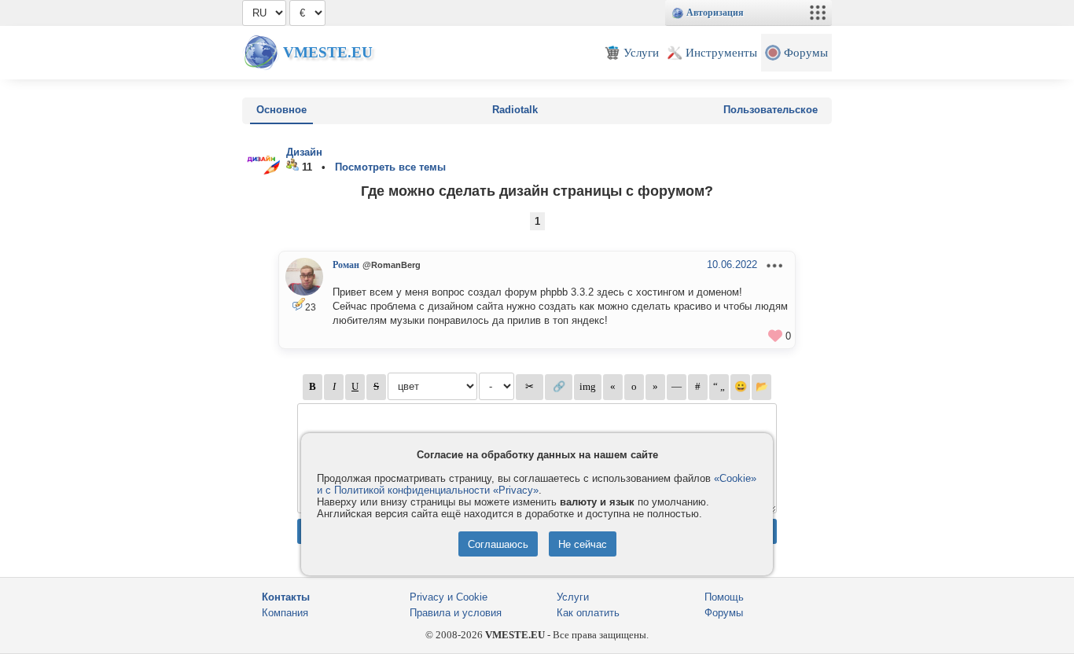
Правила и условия (456, 613)
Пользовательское (770, 110)
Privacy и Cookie (448, 597)
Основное (281, 110)
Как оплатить (588, 613)
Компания (285, 613)
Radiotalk (515, 110)
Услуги (573, 597)
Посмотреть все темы (390, 167)
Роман (346, 264)
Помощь (724, 597)
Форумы (723, 613)
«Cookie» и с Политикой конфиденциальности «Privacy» (536, 484)
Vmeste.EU (328, 52)
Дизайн (304, 152)
